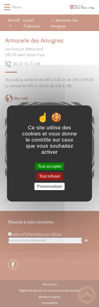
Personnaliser (49, 186)
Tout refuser (49, 176)
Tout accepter (50, 166)
